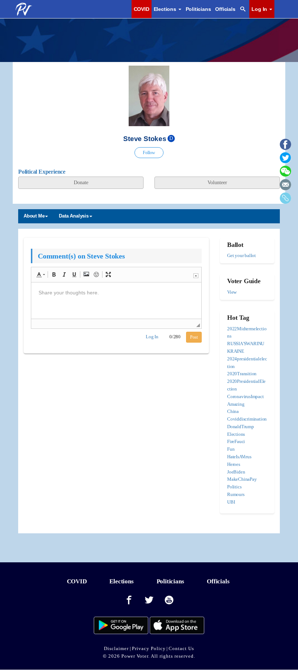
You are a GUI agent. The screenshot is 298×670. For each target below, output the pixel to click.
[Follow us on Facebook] (129, 600)
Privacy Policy (149, 648)
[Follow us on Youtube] (169, 600)
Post (194, 337)
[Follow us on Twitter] (149, 600)
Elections (121, 581)
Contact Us (181, 648)
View (232, 292)
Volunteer (217, 182)
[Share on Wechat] (285, 174)
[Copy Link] (285, 200)
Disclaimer (116, 648)
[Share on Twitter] (285, 160)
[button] (40, 274)
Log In (260, 9)
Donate (81, 182)
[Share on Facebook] (285, 147)
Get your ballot (241, 255)
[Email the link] (285, 187)
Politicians (198, 9)
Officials (225, 9)
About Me (34, 216)
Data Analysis (73, 216)
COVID (141, 9)
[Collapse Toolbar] (195, 275)
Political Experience (41, 172)
